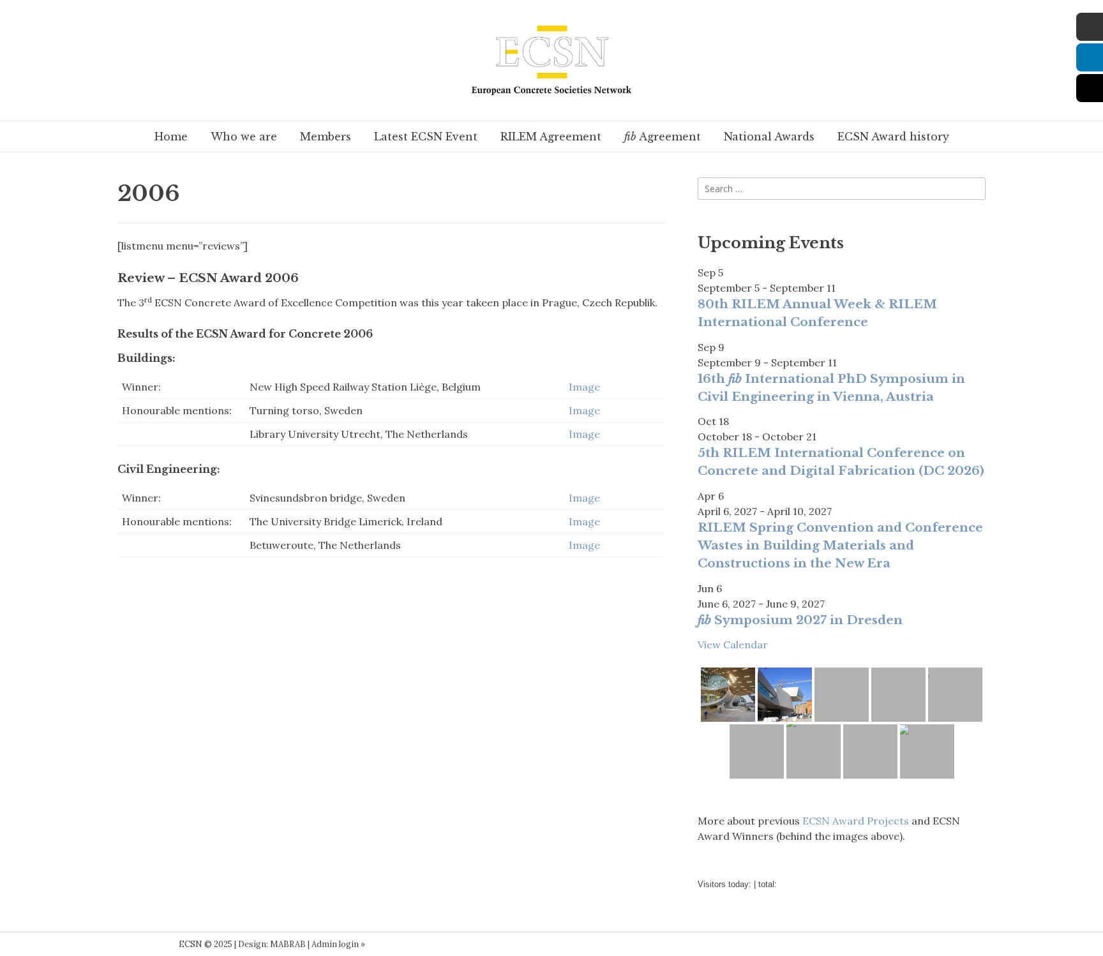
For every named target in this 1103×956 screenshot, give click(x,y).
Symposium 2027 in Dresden (800, 620)
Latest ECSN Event (425, 136)
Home (171, 136)
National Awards (769, 136)
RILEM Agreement (550, 136)
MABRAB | (290, 944)
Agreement (662, 136)
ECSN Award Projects (855, 820)
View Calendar (733, 644)
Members (325, 136)
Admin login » (338, 944)
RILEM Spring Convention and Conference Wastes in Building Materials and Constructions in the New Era (840, 545)
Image (584, 386)
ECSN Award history (893, 136)
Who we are (244, 136)
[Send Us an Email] (130, 944)
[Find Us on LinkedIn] (148, 944)
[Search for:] (842, 188)
